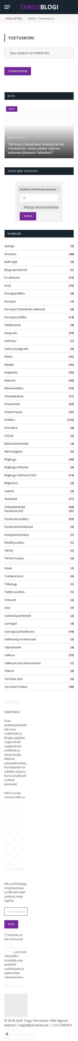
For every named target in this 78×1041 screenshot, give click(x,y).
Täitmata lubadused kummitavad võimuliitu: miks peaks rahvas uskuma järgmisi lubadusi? (36, 148)
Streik (8, 568)
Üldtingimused (14, 1030)
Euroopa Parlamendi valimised (25, 309)
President (11, 428)
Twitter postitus (15, 592)
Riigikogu (10, 459)
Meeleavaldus (14, 388)
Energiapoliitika (15, 293)
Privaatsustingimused (19, 1034)
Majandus (11, 372)
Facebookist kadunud (19, 527)
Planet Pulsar (13, 412)
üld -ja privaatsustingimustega (15, 947)
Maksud (10, 380)
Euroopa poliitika (16, 317)
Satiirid (9, 491)
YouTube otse (14, 679)
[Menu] (7, 7)
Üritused (10, 600)
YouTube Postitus (16, 687)
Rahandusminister (17, 443)
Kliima (8, 356)
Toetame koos (14, 576)
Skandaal (11, 499)
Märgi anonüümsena (41, 207)
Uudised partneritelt (18, 616)
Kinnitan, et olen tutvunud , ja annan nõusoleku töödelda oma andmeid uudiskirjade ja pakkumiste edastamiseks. (15, 956)
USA (7, 608)
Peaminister (12, 404)
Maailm (9, 364)
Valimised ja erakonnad (20, 639)
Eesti (12, 109)
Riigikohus (11, 483)
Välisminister (13, 647)
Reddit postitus (14, 542)
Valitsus (10, 655)
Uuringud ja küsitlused (19, 631)
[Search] (72, 7)
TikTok (9, 550)
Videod (9, 671)
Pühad (9, 435)
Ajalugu (9, 246)
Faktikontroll (13, 325)
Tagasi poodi (17, 71)
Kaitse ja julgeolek (16, 349)
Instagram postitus (17, 535)
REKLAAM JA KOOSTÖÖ (21, 1039)
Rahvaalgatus (14, 451)
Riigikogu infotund (16, 467)
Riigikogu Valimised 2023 (20, 475)
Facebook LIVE (14, 511)
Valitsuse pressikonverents (23, 663)
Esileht (32, 18)
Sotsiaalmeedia (15, 507)
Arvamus (10, 254)
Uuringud (11, 623)
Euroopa (10, 301)
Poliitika (10, 420)
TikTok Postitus (14, 558)
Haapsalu (11, 333)
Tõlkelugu (11, 584)
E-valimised (12, 277)
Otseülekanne (14, 396)
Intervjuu (10, 341)
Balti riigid (11, 262)
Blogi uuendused (16, 270)
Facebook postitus (17, 519)
